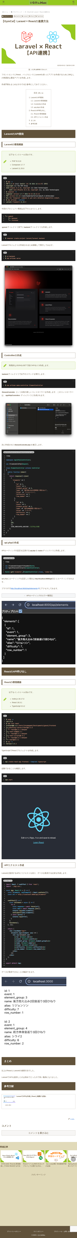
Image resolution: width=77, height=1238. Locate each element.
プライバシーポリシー (14, 1231)
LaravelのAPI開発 (37, 97)
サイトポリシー (38, 1231)
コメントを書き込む (38, 1133)
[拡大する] (73, 266)
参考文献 (34, 124)
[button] (73, 177)
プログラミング (8, 16)
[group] (11, 1159)
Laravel (25, 16)
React (32, 16)
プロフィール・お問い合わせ (63, 1231)
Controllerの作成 (40, 104)
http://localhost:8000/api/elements (24, 588)
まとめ (33, 120)
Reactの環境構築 (40, 114)
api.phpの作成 (39, 107)
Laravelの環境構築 (40, 101)
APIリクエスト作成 (41, 117)
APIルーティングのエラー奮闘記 (39, 596)
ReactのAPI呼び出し (38, 110)
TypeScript (40, 16)
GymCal (18, 16)
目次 (35, 93)
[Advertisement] (38, 1199)
